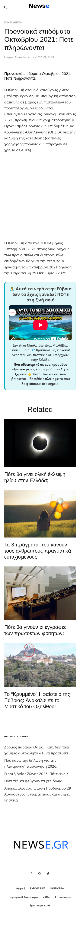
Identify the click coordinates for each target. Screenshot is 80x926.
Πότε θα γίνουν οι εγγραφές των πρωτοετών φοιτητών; (35, 630)
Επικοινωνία (63, 897)
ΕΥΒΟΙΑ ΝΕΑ (37, 888)
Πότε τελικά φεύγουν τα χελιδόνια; (34, 780)
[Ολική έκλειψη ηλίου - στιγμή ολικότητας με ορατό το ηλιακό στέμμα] (40, 443)
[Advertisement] (40, 197)
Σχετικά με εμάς (40, 905)
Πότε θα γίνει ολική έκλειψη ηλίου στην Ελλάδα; (34, 477)
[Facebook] (31, 873)
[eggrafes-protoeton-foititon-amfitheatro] (40, 593)
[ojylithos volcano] (40, 665)
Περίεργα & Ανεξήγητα (23, 897)
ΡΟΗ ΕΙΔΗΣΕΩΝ (13, 22)
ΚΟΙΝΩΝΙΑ (57, 888)
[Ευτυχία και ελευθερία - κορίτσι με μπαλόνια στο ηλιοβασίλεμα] (40, 514)
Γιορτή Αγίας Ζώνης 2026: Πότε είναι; (36, 773)
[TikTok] (48, 873)
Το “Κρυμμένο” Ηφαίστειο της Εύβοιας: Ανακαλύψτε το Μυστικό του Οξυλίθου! (37, 700)
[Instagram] (39, 873)
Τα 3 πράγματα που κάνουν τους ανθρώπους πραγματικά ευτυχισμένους (37, 551)
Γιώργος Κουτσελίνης (16, 57)
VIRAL (46, 897)
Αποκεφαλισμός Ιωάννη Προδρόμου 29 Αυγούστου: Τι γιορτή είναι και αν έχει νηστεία (37, 794)
